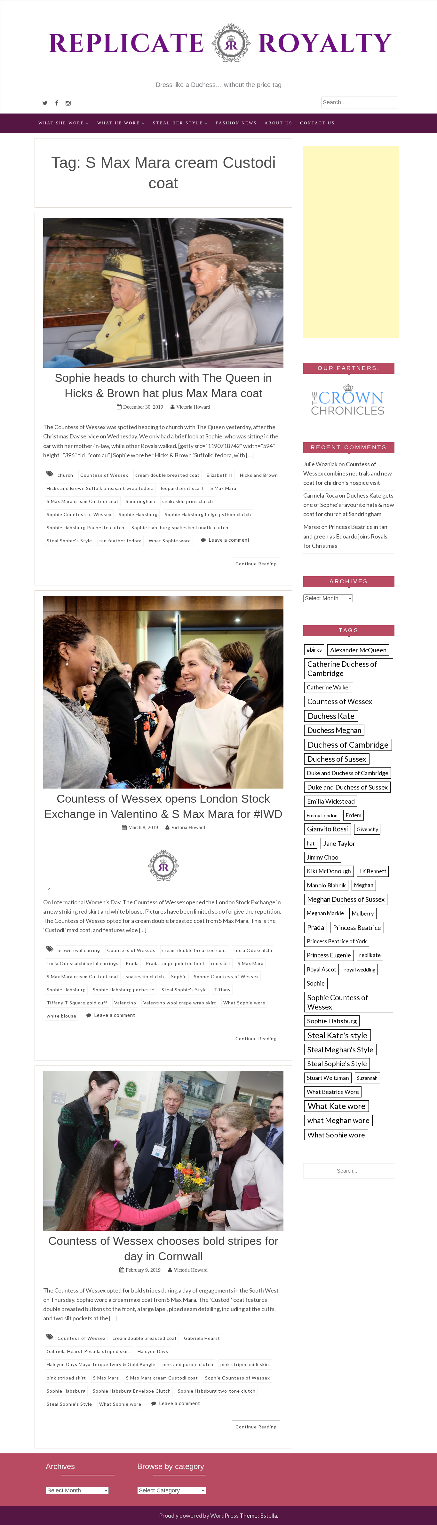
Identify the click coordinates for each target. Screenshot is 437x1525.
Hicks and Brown (259, 475)
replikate (370, 955)
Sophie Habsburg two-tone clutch (217, 1391)
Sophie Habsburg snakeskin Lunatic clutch (179, 527)
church (65, 475)
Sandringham (140, 501)
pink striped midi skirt (245, 1364)
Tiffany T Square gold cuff (77, 1002)
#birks (314, 650)
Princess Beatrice (357, 927)
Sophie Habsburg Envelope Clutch (132, 1391)
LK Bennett (373, 871)
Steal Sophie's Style (69, 540)
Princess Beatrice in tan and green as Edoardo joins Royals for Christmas (345, 536)
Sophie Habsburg (138, 514)
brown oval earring (79, 950)
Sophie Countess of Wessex (79, 514)
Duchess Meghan (334, 730)
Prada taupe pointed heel (175, 963)
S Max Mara (223, 488)
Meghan (363, 885)
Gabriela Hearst (202, 1338)
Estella (268, 1515)
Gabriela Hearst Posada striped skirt (89, 1351)
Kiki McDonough (329, 871)
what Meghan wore (338, 1120)
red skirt (221, 963)
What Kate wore (336, 1106)
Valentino (125, 1002)
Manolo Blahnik (326, 885)
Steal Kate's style (337, 1035)
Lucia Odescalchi (253, 950)
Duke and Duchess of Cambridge (347, 772)
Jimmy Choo (322, 857)
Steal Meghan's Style (340, 1049)
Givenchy (367, 829)
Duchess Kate (331, 715)
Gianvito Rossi (327, 829)
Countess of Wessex (104, 475)
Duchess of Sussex (336, 758)
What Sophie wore (170, 540)
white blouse (61, 1015)
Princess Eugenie (329, 955)
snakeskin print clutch (187, 501)
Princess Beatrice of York (337, 941)
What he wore (118, 123)
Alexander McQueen (358, 650)
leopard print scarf (182, 488)
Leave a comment (229, 540)
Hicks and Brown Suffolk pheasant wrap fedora (100, 488)
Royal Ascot (321, 969)
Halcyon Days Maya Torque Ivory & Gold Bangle (101, 1364)
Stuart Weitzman (328, 1077)
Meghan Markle (325, 913)
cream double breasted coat (167, 475)
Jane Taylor (339, 843)
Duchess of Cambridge (348, 744)
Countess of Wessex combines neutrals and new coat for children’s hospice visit (347, 473)
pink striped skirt (66, 1377)
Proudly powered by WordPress (199, 1515)
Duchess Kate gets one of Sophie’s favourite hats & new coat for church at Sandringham (348, 504)
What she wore (61, 123)
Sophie (179, 976)
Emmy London (322, 815)
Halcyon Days (153, 1351)
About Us (278, 123)
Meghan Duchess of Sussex (346, 899)
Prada (132, 963)
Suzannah (367, 1078)
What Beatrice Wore (333, 1091)
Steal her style (178, 123)
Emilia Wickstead (331, 801)
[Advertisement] (351, 242)
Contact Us (317, 123)
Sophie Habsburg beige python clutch (208, 514)
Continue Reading (256, 563)
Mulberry (363, 913)
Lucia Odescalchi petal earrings (83, 963)
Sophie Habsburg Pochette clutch (85, 527)
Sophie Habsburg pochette (124, 989)
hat (311, 843)
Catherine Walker (329, 687)
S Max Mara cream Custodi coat (83, 501)
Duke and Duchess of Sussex (347, 787)
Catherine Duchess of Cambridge (342, 668)
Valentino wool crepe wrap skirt (179, 1002)
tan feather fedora (120, 540)
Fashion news (236, 123)
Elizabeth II (220, 475)
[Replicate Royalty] (218, 76)
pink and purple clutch (188, 1364)
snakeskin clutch (145, 976)
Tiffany (222, 989)
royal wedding (360, 969)
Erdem (354, 815)
